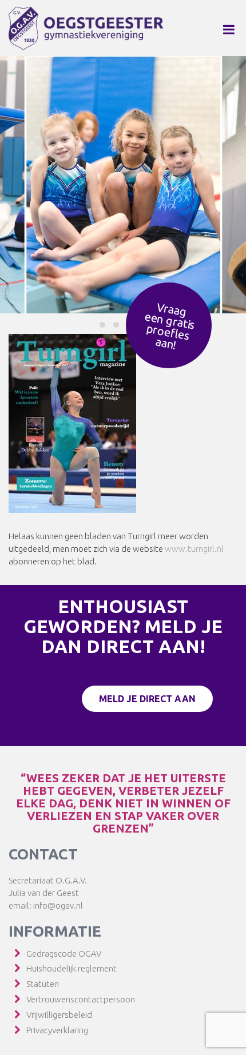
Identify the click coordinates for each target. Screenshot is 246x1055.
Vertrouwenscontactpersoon (80, 999)
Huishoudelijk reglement (71, 968)
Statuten (42, 984)
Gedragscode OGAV (63, 953)
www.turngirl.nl (194, 549)
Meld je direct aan (147, 699)
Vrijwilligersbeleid (59, 1015)
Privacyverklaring (57, 1030)
